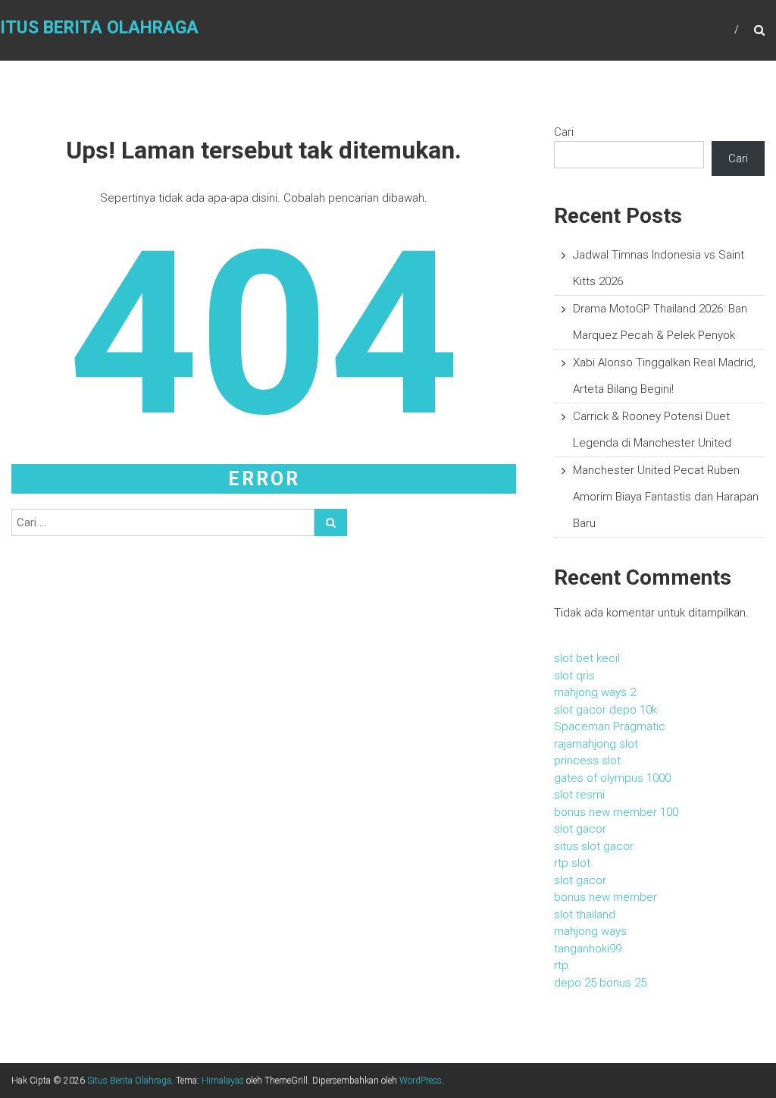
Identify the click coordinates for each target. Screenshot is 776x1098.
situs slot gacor (594, 846)
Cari (564, 132)
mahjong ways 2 (595, 692)
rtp (561, 965)
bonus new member (605, 897)
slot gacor (580, 829)
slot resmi (579, 795)
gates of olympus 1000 (612, 778)
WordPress (420, 1080)
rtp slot (572, 863)
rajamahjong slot (596, 744)
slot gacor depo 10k (605, 710)
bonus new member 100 (616, 812)
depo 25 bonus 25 (600, 983)
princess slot (587, 760)
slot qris (574, 675)
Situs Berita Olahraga (129, 1080)
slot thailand (584, 914)
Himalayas (223, 1080)
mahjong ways (590, 931)
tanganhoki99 (587, 948)
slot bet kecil (587, 658)
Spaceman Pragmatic (609, 726)
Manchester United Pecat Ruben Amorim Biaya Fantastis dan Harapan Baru (666, 496)
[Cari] (330, 522)
